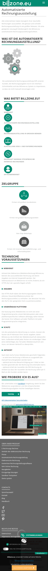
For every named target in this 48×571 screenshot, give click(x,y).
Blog (3, 498)
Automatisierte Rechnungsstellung (15, 457)
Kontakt (4, 495)
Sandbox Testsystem (9, 475)
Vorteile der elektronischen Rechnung (16, 451)
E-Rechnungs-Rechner (10, 448)
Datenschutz (6, 533)
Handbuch (5, 501)
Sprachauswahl (7, 492)
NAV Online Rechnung (10, 466)
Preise (4, 454)
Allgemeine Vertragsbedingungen (14, 536)
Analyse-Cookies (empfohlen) (20, 549)
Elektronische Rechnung (11, 460)
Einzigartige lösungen (10, 472)
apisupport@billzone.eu (25, 404)
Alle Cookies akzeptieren (22, 568)
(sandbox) (21, 384)
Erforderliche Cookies (18, 544)
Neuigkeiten (6, 469)
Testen (11, 394)
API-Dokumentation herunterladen (14, 400)
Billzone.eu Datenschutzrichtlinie (24, 560)
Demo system (7, 478)
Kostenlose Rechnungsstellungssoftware (17, 463)
